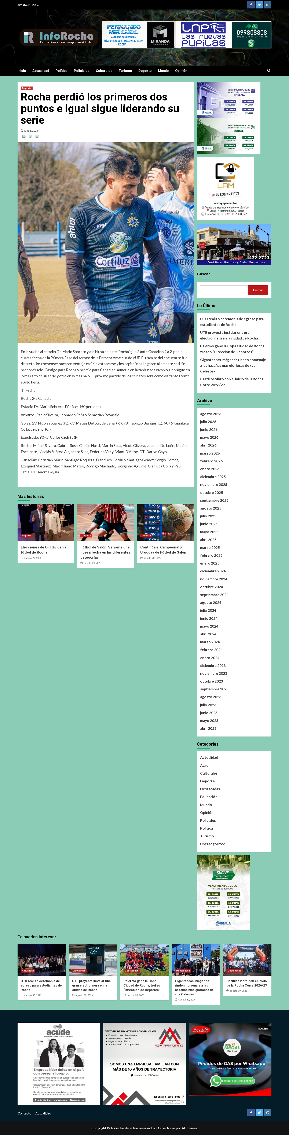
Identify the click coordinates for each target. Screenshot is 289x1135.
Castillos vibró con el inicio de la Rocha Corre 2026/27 (231, 382)
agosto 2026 (210, 414)
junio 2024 (208, 618)
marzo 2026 (210, 453)
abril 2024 (208, 634)
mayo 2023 (209, 720)
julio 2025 (208, 516)
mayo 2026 (209, 437)
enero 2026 (209, 469)
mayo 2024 (209, 626)
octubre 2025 (211, 492)
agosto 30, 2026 (32, 995)
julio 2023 (208, 705)
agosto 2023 (210, 697)
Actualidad (40, 71)
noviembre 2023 (213, 673)
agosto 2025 (210, 508)
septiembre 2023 (214, 689)
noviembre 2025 (213, 484)
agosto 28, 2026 (152, 558)
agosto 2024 (210, 602)
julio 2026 (208, 421)
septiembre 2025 (214, 500)
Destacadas (210, 789)
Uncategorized (212, 844)
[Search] (268, 71)
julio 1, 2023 (31, 130)
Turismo (125, 71)
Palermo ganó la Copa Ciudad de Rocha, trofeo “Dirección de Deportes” (232, 349)
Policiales (81, 71)
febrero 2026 (211, 461)
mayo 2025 (209, 532)
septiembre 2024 (214, 594)
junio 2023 (208, 712)
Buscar (203, 273)
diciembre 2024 (213, 571)
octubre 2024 (211, 587)
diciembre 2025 (213, 476)
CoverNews (166, 1128)
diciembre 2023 (213, 665)
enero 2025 (209, 563)
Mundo (163, 71)
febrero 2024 (211, 649)
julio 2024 (208, 610)
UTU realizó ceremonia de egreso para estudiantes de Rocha (232, 322)
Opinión (181, 71)
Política (61, 71)
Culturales (104, 71)
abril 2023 (208, 728)
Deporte (145, 71)
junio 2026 (208, 429)
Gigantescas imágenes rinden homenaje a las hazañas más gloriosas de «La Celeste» (233, 365)
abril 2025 (208, 539)
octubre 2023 (211, 681)
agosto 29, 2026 (32, 558)
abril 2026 (208, 445)
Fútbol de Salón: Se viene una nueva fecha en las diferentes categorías (105, 552)
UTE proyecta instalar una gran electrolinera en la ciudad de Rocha (229, 335)
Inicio (22, 71)
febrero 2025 (211, 555)
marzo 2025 (210, 547)
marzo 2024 (210, 642)
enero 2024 (209, 657)
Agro (204, 765)
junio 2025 (208, 524)
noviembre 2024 (213, 579)
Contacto (24, 1113)
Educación (208, 796)
